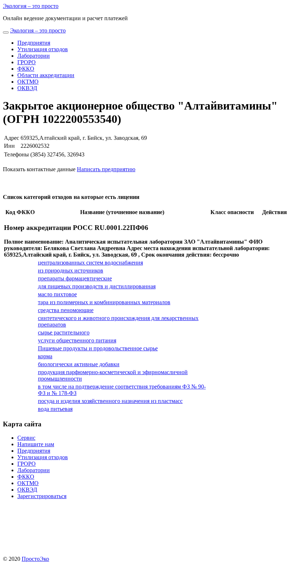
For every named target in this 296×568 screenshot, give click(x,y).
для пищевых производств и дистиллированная (97, 286)
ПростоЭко (35, 559)
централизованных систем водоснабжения (90, 262)
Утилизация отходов (42, 49)
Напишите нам (35, 444)
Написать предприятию (106, 169)
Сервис (26, 438)
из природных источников (70, 270)
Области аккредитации (45, 75)
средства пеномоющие (65, 310)
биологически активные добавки (78, 364)
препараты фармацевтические (75, 278)
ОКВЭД (27, 88)
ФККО (25, 69)
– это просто (30, 6)
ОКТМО (28, 82)
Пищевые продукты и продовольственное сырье (98, 348)
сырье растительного (64, 332)
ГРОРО (26, 62)
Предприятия (33, 43)
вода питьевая (55, 409)
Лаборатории (33, 56)
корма (45, 356)
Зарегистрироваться (41, 496)
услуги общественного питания (77, 340)
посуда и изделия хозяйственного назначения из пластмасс (110, 401)
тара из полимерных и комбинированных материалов (104, 302)
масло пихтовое (57, 294)
